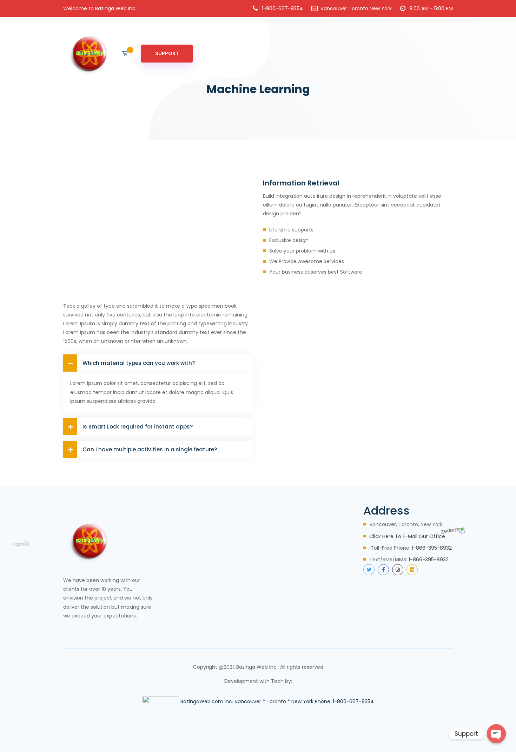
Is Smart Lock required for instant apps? (137, 426)
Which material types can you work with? (138, 363)
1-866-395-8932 (432, 547)
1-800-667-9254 (282, 8)
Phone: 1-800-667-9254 (344, 701)
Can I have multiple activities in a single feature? (149, 449)
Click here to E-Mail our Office (407, 536)
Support (167, 53)
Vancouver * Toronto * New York (273, 701)
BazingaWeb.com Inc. (206, 701)
